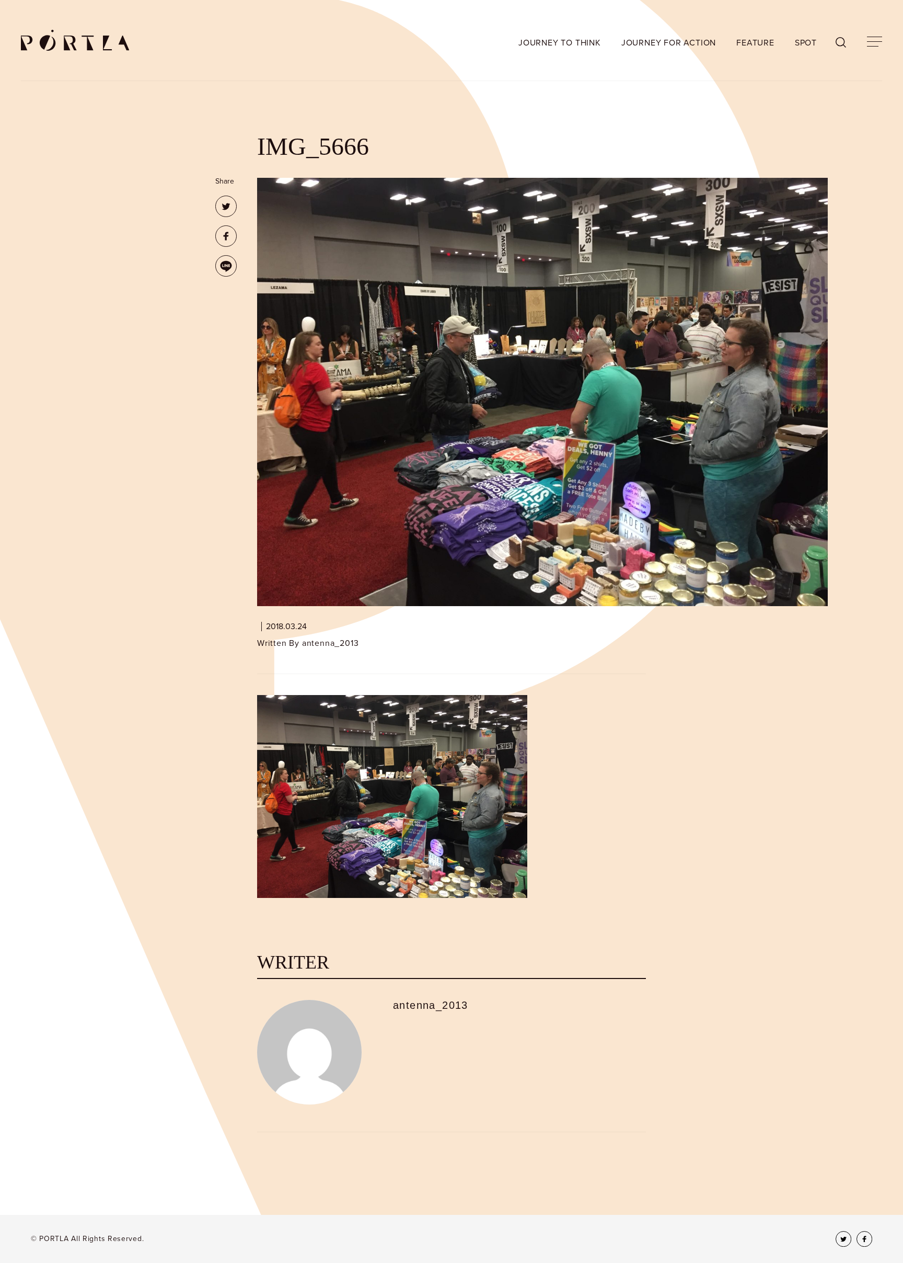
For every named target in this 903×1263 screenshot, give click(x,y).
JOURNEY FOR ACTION (668, 43)
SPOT (806, 43)
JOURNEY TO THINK (559, 43)
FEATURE (755, 43)
